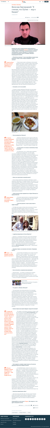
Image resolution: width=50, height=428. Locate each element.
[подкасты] (43, 1)
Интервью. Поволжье (16, 4)
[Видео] (40, 1)
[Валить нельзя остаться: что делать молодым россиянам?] (16, 282)
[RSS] (40, 419)
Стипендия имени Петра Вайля (6, 420)
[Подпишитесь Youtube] (33, 419)
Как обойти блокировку (17, 420)
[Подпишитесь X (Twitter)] (30, 419)
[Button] (27, 17)
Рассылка (14, 422)
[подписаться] (44, 419)
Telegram (26, 401)
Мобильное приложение (5, 418)
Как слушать (15, 418)
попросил (26, 49)
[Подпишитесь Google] (26, 419)
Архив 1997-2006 (3, 422)
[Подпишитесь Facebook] (28, 419)
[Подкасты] (42, 419)
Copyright (14, 424)
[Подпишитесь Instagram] (37, 419)
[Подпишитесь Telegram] (35, 419)
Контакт (2, 424)
